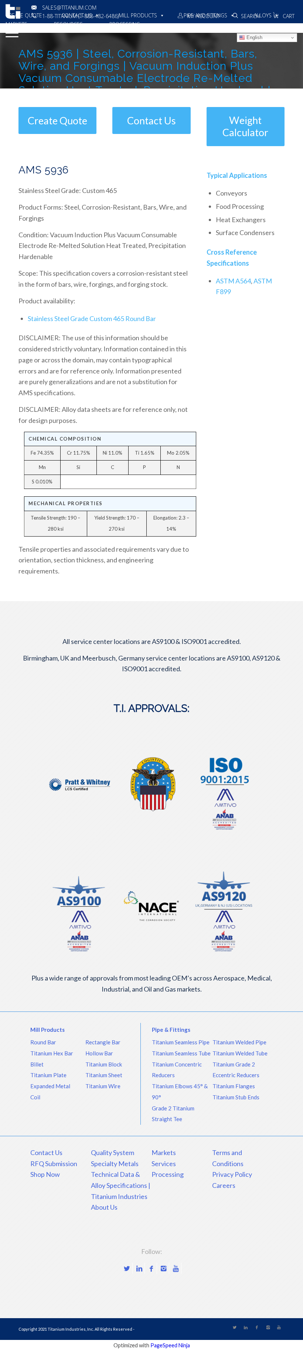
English (253, 37)
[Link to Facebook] (151, 1268)
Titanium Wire (102, 1086)
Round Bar (43, 1042)
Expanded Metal (50, 1086)
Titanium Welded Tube (240, 1053)
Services (164, 1163)
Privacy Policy (232, 1174)
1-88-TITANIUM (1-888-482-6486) (80, 16)
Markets (164, 1152)
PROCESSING (124, 24)
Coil (35, 1097)
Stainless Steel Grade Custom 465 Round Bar (92, 318)
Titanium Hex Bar (51, 1053)
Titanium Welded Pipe (239, 1042)
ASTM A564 (233, 281)
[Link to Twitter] (127, 1268)
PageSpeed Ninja (170, 1345)
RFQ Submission (53, 1163)
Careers (223, 1185)
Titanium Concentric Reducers (177, 1070)
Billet (37, 1064)
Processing (168, 1174)
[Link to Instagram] (163, 1268)
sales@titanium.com (69, 7)
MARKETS (16, 24)
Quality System (112, 1152)
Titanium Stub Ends (235, 1097)
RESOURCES (68, 24)
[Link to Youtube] (175, 1268)
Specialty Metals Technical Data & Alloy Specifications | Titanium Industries (120, 1179)
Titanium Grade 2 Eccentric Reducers (235, 1070)
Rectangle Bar (102, 1042)
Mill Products (47, 1029)
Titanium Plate (48, 1075)
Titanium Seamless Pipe (181, 1042)
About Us (104, 1207)
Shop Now (45, 1174)
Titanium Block (103, 1064)
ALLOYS (263, 15)
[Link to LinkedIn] (139, 1268)
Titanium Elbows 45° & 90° (180, 1091)
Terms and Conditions (228, 1158)
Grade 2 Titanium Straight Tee (173, 1114)
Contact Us (46, 1152)
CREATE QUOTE (24, 15)
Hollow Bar (99, 1053)
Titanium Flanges (233, 1086)
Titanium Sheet (103, 1075)
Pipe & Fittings (171, 1029)
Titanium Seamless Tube (181, 1053)
